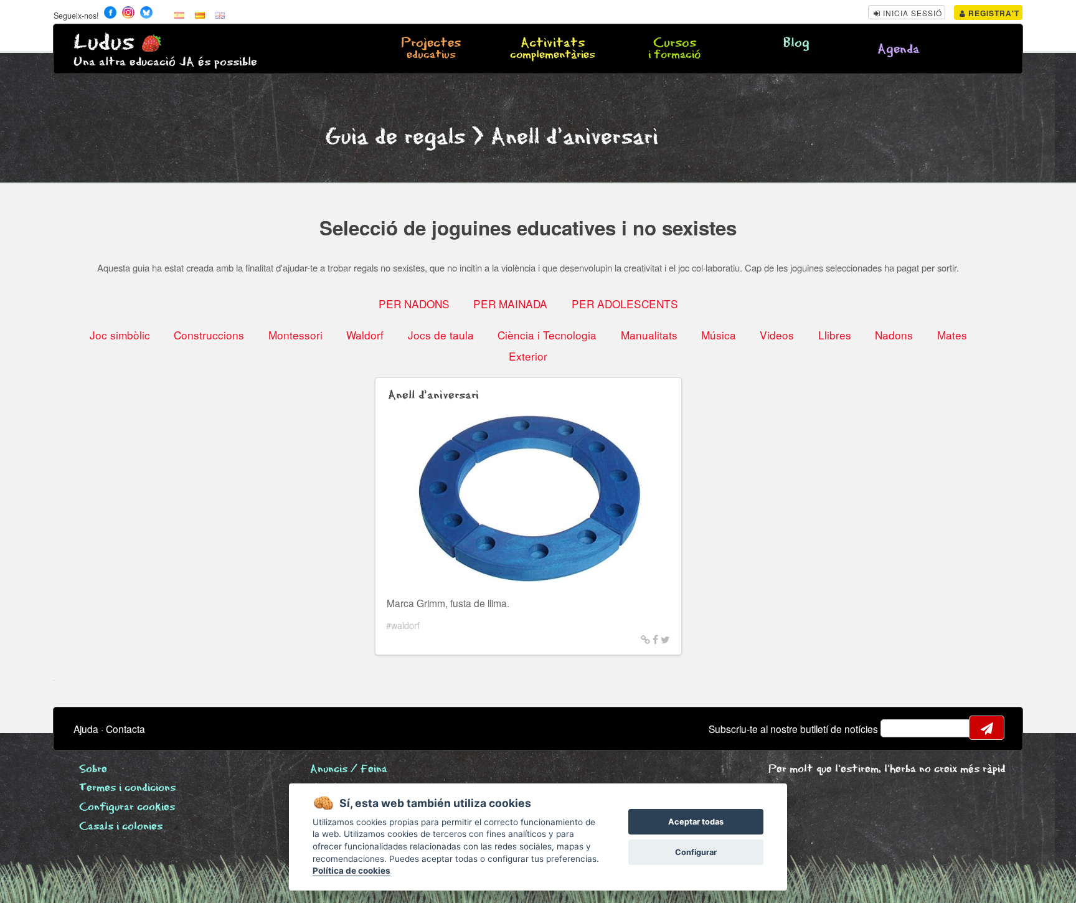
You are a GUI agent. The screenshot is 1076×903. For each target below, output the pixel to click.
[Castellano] (179, 14)
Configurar (696, 852)
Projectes (431, 49)
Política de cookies (351, 871)
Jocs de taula (441, 335)
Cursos (674, 49)
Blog (796, 43)
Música (718, 335)
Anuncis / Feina (348, 769)
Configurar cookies (127, 807)
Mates (952, 335)
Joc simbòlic (120, 335)
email (898, 728)
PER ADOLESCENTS (625, 303)
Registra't (992, 13)
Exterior (528, 356)
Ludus (103, 42)
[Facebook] (655, 639)
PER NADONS (414, 303)
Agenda (898, 49)
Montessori (295, 335)
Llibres (834, 335)
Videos (777, 335)
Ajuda (85, 728)
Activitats (552, 49)
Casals (121, 827)
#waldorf (403, 625)
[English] (220, 14)
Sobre (93, 769)
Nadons (894, 335)
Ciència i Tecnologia (547, 335)
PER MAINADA (510, 303)
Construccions (209, 335)
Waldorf (365, 335)
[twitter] (665, 639)
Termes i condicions (127, 788)
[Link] (645, 639)
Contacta (125, 728)
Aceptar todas (696, 821)
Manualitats (649, 335)
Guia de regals (395, 137)
